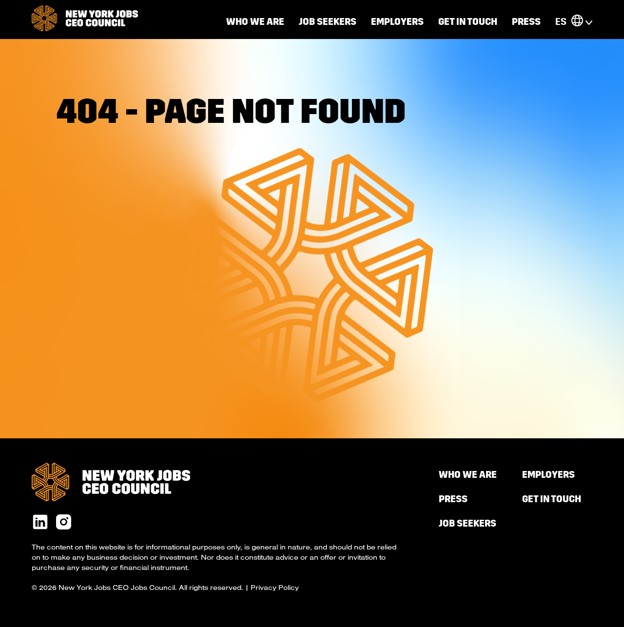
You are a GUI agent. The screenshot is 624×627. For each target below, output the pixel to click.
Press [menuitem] (526, 21)
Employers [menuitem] (397, 21)
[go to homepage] (85, 19)
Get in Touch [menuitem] (467, 21)
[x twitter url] (63, 522)
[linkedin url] (40, 522)
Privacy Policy (275, 587)
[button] (577, 22)
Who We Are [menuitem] (468, 474)
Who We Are (255, 21)
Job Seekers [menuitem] (327, 21)
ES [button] (560, 21)
